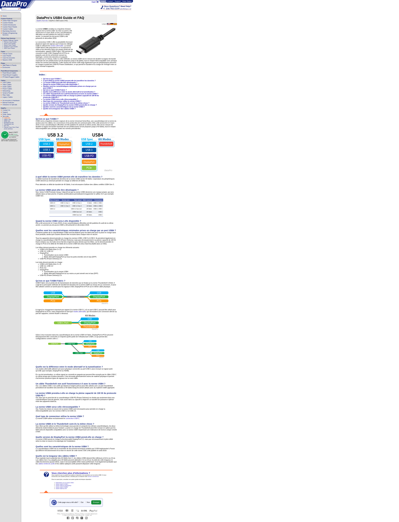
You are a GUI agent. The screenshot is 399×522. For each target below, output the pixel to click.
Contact (110, 1)
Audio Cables (7, 87)
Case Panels (6, 56)
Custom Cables (7, 29)
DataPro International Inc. (77, 515)
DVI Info (6, 125)
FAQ (58, 514)
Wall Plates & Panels (9, 65)
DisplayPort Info (9, 122)
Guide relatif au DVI (61, 488)
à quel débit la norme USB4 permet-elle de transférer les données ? (69, 81)
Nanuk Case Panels (10, 45)
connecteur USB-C (72, 418)
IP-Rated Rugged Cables (10, 77)
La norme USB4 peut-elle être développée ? (60, 82)
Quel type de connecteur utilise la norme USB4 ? (62, 101)
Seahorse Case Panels (11, 46)
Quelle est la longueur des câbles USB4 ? (59, 109)
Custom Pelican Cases (10, 40)
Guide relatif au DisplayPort (63, 485)
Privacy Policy (79, 514)
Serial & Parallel (7, 93)
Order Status (127, 1)
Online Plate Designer (9, 20)
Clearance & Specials (9, 105)
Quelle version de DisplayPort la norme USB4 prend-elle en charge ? (70, 105)
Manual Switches (8, 102)
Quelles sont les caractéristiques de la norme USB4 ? (64, 107)
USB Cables (6, 82)
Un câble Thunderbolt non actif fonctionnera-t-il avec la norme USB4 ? (70, 94)
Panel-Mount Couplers (10, 75)
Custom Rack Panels (9, 27)
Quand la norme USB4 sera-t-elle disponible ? (61, 84)
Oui (82, 502)
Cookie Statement (91, 514)
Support (118, 1)
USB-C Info (7, 119)
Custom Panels (7, 23)
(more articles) (8, 129)
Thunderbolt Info (9, 124)
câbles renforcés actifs (46, 464)
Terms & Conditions (67, 514)
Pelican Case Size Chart (11, 127)
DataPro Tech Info (42, 20)
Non (88, 502)
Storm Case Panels (10, 43)
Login (103, 1)
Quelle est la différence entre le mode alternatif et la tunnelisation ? (69, 92)
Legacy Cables (7, 97)
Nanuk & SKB (7, 60)
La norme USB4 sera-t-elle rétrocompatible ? (60, 99)
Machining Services (9, 31)
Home (4, 16)
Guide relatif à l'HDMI (62, 487)
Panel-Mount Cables (9, 73)
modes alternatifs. (57, 46)
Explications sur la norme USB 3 (65, 482)
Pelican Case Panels (10, 42)
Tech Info (5, 116)
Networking (6, 91)
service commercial (93, 476)
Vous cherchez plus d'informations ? (71, 473)
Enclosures (6, 67)
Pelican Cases (7, 54)
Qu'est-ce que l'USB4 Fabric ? (55, 90)
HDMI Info (7, 121)
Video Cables (7, 84)
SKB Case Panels (9, 48)
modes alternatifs (79, 311)
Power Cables (7, 89)
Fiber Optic (6, 95)
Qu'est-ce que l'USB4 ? (52, 79)
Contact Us (6, 110)
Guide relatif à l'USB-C (62, 484)
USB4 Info (7, 118)
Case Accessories (8, 58)
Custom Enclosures (9, 25)
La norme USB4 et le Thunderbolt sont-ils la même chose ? (66, 103)
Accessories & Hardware (11, 100)
